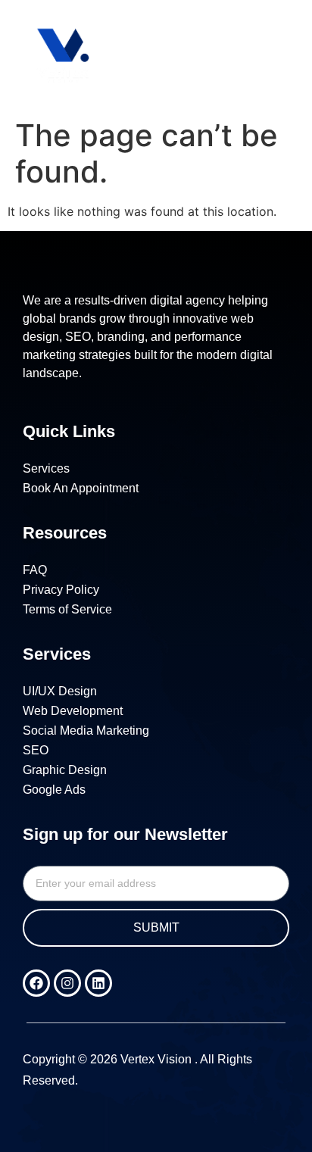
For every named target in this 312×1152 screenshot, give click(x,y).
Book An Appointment (81, 488)
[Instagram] (67, 983)
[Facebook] (36, 983)
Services (46, 468)
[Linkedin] (98, 983)
